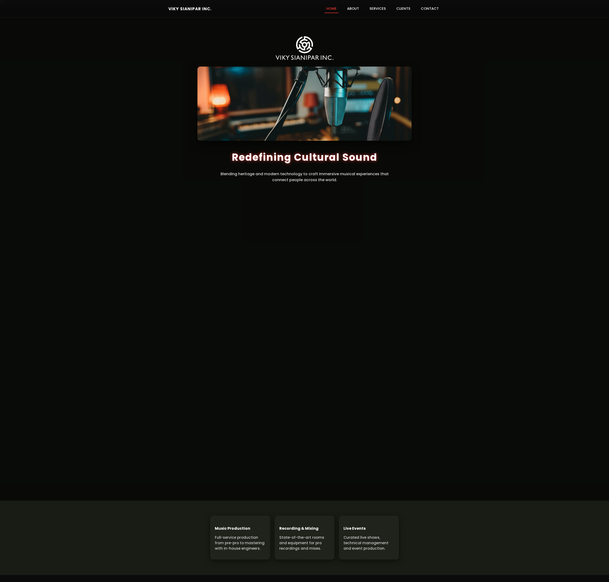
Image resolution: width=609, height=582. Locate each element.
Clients (403, 8)
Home (331, 8)
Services (377, 8)
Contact (430, 8)
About (353, 8)
